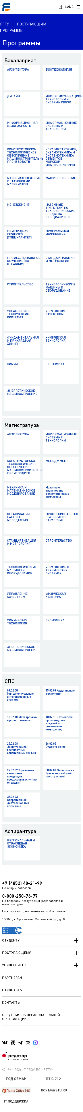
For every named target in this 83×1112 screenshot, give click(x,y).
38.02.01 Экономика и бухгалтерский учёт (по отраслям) (60, 773)
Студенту (10, 940)
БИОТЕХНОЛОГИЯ (59, 69)
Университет (14, 965)
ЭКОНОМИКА (55, 364)
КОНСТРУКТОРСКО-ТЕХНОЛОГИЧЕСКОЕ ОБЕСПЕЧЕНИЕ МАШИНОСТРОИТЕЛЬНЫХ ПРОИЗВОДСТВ (23, 467)
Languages (12, 990)
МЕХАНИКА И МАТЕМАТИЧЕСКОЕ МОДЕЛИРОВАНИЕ (21, 490)
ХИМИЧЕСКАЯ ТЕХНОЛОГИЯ (56, 338)
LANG (69, 7)
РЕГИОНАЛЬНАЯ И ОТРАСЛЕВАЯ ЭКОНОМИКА (21, 843)
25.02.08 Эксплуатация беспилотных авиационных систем (21, 748)
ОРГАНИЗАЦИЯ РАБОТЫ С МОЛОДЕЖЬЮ (18, 517)
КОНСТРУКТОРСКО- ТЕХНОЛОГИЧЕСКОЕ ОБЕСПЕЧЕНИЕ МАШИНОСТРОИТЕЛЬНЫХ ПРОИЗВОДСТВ (23, 155)
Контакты (11, 1002)
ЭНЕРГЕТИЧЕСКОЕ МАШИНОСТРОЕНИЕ (22, 392)
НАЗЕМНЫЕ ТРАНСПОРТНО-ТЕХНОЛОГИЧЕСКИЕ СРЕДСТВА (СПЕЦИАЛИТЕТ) (60, 211)
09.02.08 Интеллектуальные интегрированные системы (20, 694)
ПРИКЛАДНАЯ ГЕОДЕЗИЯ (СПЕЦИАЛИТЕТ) (19, 234)
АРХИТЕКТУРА (18, 69)
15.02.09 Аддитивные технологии (60, 691)
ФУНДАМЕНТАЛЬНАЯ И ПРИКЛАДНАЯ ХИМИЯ (23, 340)
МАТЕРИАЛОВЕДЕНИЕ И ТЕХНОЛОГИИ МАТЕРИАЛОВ (23, 181)
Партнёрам (12, 978)
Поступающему (16, 953)
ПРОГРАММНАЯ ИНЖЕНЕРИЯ (57, 232)
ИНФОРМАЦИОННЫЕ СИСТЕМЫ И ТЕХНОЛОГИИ (61, 126)
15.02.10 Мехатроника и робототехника (22, 718)
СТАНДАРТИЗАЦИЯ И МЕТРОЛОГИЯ (60, 259)
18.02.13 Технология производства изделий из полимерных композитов (59, 723)
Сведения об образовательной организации (31, 1017)
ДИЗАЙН (13, 96)
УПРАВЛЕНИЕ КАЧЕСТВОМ (56, 312)
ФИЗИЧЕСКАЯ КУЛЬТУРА (56, 595)
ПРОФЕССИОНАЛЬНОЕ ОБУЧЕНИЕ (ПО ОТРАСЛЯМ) (23, 261)
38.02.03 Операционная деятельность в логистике (18, 801)
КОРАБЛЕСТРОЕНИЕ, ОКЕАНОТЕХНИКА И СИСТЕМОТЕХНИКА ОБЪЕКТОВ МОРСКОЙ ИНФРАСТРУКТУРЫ (61, 157)
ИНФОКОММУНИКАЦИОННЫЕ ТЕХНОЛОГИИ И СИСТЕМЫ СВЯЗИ (62, 99)
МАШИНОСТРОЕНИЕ (61, 178)
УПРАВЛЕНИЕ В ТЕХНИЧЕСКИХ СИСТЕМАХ (19, 314)
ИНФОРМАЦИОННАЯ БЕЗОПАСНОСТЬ (22, 124)
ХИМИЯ (12, 364)
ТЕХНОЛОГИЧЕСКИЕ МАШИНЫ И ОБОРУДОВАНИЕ (60, 287)
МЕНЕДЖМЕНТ (18, 204)
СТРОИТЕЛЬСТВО (20, 284)
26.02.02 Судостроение (56, 745)
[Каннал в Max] (35, 1042)
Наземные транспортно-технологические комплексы (57, 491)
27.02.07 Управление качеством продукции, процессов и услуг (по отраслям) (22, 776)
